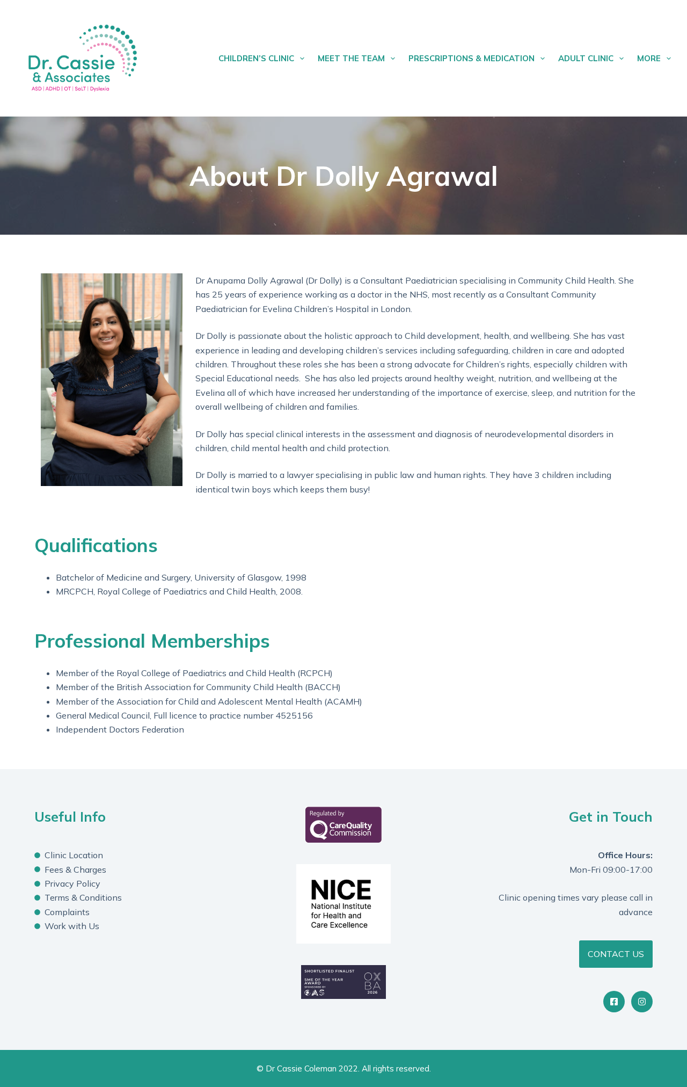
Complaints (67, 912)
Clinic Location (74, 855)
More (649, 58)
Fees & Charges (75, 869)
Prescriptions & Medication (471, 58)
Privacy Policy (72, 883)
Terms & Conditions (83, 897)
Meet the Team (351, 58)
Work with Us (72, 926)
